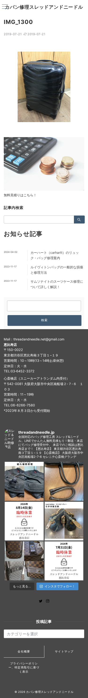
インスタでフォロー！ (60, 586)
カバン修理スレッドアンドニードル (44, 7)
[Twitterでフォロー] (40, 601)
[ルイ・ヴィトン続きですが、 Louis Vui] (64, 521)
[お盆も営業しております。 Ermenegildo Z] (64, 481)
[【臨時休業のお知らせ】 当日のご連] (64, 560)
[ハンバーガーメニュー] (5, 6)
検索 (44, 320)
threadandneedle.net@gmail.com (38, 339)
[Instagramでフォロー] (47, 601)
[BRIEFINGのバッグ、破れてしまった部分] (24, 481)
